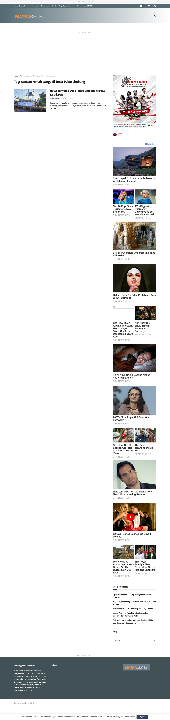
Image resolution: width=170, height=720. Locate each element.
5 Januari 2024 (67, 98)
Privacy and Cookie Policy (124, 717)
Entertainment (44, 6)
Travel (29, 6)
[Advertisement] (85, 56)
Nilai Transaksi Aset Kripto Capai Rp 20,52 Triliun (133, 609)
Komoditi (22, 6)
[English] (115, 134)
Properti (71, 6)
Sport (65, 6)
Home (16, 76)
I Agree (142, 717)
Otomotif (35, 6)
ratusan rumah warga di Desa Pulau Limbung (39, 76)
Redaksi (54, 665)
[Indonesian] (120, 134)
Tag (21, 76)
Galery (59, 6)
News (16, 6)
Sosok (54, 6)
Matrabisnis (56, 98)
